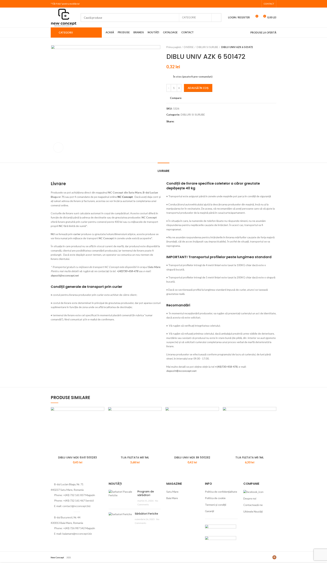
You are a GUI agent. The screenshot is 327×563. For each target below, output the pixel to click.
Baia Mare (172, 498)
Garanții (209, 511)
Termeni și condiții (215, 504)
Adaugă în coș (198, 87)
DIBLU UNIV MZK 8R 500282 (192, 457)
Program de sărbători (145, 493)
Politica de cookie (215, 498)
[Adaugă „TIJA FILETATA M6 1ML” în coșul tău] (273, 413)
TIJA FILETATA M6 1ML (249, 457)
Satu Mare (172, 491)
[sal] (220, 528)
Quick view (101, 421)
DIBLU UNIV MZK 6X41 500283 (77, 457)
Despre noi (249, 498)
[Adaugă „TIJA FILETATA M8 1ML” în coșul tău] (159, 413)
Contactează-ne (253, 504)
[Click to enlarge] (58, 147)
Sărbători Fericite (146, 514)
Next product (274, 47)
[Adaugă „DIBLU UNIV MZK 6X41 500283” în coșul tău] (101, 413)
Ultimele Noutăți (253, 511)
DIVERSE (189, 47)
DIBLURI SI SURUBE (207, 47)
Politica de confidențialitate (221, 491)
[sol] (220, 539)
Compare (175, 98)
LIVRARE (163, 171)
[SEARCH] (216, 17)
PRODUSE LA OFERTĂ (263, 32)
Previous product (267, 47)
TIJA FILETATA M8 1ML (135, 457)
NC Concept (125, 196)
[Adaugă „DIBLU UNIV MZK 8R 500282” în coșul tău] (216, 413)
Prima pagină (173, 47)
